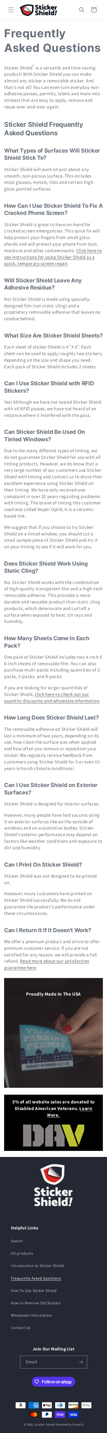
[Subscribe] (81, 1362)
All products (22, 1253)
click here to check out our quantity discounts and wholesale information (51, 697)
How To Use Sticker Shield (34, 1290)
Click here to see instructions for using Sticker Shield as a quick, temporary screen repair (53, 257)
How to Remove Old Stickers (36, 1302)
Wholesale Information (31, 1315)
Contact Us (20, 1327)
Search (17, 1240)
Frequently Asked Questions (36, 1278)
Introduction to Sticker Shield (37, 1265)
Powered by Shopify (69, 1424)
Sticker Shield (45, 1424)
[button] (11, 10)
